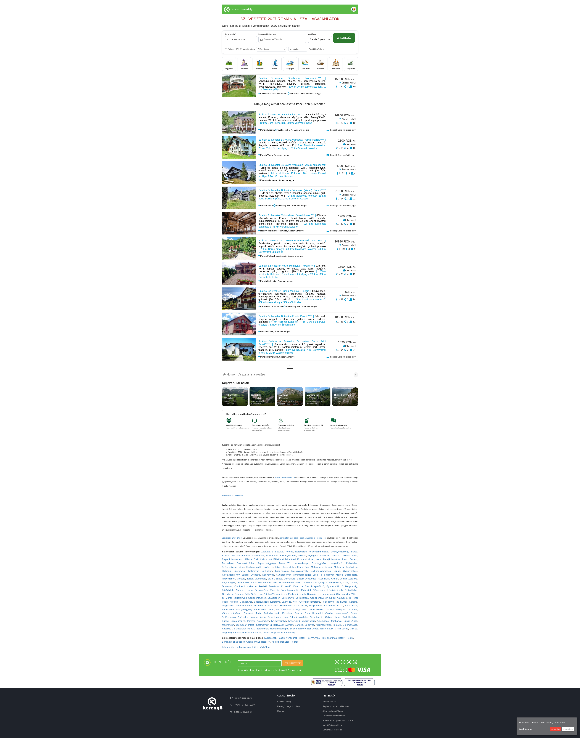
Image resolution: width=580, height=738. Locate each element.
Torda (345, 582)
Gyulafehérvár (283, 574)
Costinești (239, 586)
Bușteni (226, 559)
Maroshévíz (237, 559)
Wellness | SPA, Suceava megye (305, 93)
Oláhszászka (343, 594)
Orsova (353, 582)
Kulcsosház (270, 638)
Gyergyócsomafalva (309, 601)
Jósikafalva (351, 563)
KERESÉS (345, 38)
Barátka (299, 625)
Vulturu (266, 632)
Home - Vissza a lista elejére (245, 374)
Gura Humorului (313, 613)
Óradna (329, 613)
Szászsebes (271, 605)
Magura (254, 617)
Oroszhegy (227, 594)
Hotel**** (265, 641)
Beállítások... (525, 729)
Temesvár (227, 586)
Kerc (295, 601)
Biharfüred (290, 559)
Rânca (248, 559)
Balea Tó (284, 563)
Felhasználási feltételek (333, 715)
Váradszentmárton (231, 613)
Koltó (247, 594)
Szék (297, 582)
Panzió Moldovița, (269, 281)
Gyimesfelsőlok (316, 609)
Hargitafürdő (336, 563)
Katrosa (336, 555)
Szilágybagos (229, 617)
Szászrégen (273, 598)
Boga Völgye (228, 582)
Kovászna (268, 567)
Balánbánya (262, 628)
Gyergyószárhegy (340, 551)
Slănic (330, 628)
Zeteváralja (267, 551)
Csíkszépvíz (300, 605)
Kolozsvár (253, 571)
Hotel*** (310, 638)
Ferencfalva (289, 567)
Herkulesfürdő (253, 567)
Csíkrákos (266, 571)
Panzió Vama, (267, 155)
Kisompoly (289, 632)
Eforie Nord (351, 574)
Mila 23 (353, 628)
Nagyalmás (277, 632)
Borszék (273, 582)
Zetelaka (352, 578)
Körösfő (353, 601)
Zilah (256, 559)
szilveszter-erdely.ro (243, 9)
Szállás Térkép (284, 701)
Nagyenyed (268, 574)
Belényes (309, 625)
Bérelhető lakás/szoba (233, 641)
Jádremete (260, 578)
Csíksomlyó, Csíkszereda (295, 598)
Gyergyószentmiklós (318, 555)
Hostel (350, 638)
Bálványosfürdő (288, 555)
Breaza (298, 613)
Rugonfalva (324, 578)
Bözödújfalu (228, 590)
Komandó (286, 586)
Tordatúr (337, 625)
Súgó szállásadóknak (332, 711)
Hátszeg (226, 571)
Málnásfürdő (246, 601)
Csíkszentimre (332, 617)
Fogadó (294, 641)
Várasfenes (319, 590)
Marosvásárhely (299, 571)
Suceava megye (281, 155)
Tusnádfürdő (258, 555)
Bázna (340, 605)
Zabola (300, 578)
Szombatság (316, 617)
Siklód (332, 598)
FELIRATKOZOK (293, 663)
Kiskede (234, 601)
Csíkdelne (243, 617)
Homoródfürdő (286, 582)
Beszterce (329, 605)
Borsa (354, 551)
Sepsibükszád (261, 601)
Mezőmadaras (283, 609)
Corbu (271, 609)
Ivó (285, 594)
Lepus (337, 571)
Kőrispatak (305, 590)
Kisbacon (251, 586)
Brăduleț (257, 632)
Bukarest (248, 613)
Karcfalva (275, 601)
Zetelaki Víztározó (273, 594)
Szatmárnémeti (264, 625)
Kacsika (226, 628)
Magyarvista (315, 605)
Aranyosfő (342, 598)
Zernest (353, 559)
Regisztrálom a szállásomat (335, 706)
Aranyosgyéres (323, 625)
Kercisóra (263, 582)
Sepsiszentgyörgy (266, 563)
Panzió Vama (266, 205)
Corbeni (306, 582)
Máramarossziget (302, 574)
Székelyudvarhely (240, 555)
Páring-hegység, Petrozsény (251, 609)
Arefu (263, 617)
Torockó (302, 555)
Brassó (225, 555)
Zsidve (293, 628)
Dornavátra (289, 578)
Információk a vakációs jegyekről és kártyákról (246, 647)
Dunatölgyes (313, 594)
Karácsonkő (342, 613)
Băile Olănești (275, 578)
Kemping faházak (281, 641)
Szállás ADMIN (329, 701)
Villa (317, 638)
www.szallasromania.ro (285, 478)
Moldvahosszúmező (321, 567)
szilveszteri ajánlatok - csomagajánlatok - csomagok (302, 538)
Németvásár (304, 628)
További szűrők (315, 49)
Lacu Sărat (351, 605)
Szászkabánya (229, 567)
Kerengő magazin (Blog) (288, 706)
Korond (289, 551)
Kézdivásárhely (335, 590)
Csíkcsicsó (266, 559)
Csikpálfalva (351, 590)
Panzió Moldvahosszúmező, (274, 256)
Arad (241, 567)
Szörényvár (239, 571)
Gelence (239, 594)
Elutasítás (555, 729)
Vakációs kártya (249, 49)
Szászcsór (256, 594)
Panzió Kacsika (267, 130)
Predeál (263, 586)
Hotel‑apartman (329, 638)
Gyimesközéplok (245, 563)
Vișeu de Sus (301, 586)
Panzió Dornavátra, (269, 357)
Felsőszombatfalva (318, 551)
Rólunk (280, 711)
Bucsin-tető (272, 555)
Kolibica (346, 555)
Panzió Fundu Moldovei (271, 306)
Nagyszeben (228, 578)
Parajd (326, 559)
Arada (315, 628)
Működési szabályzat (332, 725)
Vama (319, 559)
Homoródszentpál (279, 628)
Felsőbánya (328, 601)
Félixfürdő (278, 559)
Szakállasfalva (349, 617)
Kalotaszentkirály (231, 574)
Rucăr (346, 621)
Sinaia (354, 613)
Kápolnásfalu (281, 571)
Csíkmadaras (239, 628)
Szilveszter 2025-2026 (232, 538)
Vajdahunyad (240, 598)
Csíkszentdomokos (321, 571)
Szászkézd (294, 621)
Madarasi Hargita (297, 594)
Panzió (281, 638)
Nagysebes (228, 605)
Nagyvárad (301, 551)
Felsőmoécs (261, 590)
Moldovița (339, 567)
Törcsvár (274, 590)
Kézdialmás (341, 601)
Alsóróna (258, 605)
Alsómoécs (323, 621)
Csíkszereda (249, 582)
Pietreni (251, 621)
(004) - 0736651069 (245, 705)
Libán (278, 567)
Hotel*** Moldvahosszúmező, (274, 230)
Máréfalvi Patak (339, 559)
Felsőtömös (286, 605)
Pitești (251, 625)
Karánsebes (263, 621)
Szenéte (353, 609)
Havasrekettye (301, 563)
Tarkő (323, 628)
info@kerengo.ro (243, 698)
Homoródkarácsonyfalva (295, 617)
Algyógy (289, 625)
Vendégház (292, 638)
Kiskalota (287, 613)
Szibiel (245, 574)
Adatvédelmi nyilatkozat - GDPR (337, 720)
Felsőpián (274, 586)
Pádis (354, 555)
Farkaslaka (228, 563)
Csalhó (343, 578)
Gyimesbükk (333, 586)
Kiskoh (339, 574)
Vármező (286, 601)
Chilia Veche (341, 628)
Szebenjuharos (333, 582)
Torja (258, 613)
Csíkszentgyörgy (319, 598)
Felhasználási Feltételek (232, 495)
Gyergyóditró (308, 621)
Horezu (251, 628)
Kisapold (239, 632)
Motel (301, 638)
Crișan (334, 578)
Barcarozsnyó (238, 621)
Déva (239, 582)
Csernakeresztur (244, 590)
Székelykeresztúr (290, 590)
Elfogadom (568, 729)
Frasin (248, 632)
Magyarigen (228, 625)
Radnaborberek (271, 613)
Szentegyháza (319, 563)
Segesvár (329, 574)
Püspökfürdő (317, 586)
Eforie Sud (303, 567)
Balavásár (278, 625)
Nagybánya (228, 632)
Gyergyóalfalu (350, 571)
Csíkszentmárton (257, 598)
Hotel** (341, 638)
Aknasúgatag (317, 582)
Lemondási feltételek (332, 729)
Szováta (279, 551)
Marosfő (241, 578)
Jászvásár (241, 625)
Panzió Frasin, (267, 331)
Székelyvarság (349, 586)
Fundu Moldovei (305, 559)
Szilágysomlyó (278, 621)
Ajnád (354, 621)
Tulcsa (250, 578)
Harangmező (328, 594)
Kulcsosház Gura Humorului (274, 93)
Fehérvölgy (351, 567)
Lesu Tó (317, 574)
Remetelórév (274, 617)
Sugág (225, 621)
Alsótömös (310, 578)
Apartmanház (253, 641)
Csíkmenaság (350, 625)
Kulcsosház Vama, (269, 180)
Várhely (330, 609)
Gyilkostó (255, 574)
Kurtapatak (341, 609)
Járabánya (336, 621)
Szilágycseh (299, 609)
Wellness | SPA (233, 49)
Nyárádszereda (244, 605)
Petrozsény (228, 609)
